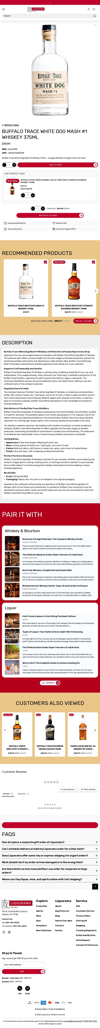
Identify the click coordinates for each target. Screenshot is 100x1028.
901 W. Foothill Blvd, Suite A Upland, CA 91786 (15, 913)
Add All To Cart (83, 321)
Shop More (41, 925)
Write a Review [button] (90, 789)
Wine (38, 916)
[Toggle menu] (3, 9)
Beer (38, 921)
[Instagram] (9, 932)
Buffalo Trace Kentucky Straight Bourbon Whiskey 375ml (17, 748)
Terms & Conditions (56, 1009)
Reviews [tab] (6, 794)
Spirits (39, 911)
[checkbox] (45, 262)
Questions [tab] (22, 794)
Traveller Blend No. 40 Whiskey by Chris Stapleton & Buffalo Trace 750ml (82, 748)
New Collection (43, 930)
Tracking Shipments (86, 930)
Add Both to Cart (48, 215)
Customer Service (85, 911)
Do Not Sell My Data (85, 935)
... (50, 2)
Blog (57, 916)
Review (58, 930)
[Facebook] (4, 932)
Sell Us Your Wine (63, 921)
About (58, 906)
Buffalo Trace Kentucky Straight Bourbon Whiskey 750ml (74, 307)
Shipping (80, 925)
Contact (59, 925)
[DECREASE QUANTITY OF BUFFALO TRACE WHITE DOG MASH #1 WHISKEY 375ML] (4, 165)
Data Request (83, 940)
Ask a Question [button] (69, 789)
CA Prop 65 (81, 921)
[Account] (88, 9)
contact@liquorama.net (72, 1021)
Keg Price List (62, 911)
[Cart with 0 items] (95, 9)
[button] (96, 291)
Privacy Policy (83, 916)
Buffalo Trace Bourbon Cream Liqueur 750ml (50, 747)
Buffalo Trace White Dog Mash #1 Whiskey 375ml (26, 307)
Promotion (41, 906)
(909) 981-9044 (90, 1021)
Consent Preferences (87, 945)
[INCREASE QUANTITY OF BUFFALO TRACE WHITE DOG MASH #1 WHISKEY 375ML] (14, 165)
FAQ (78, 906)
